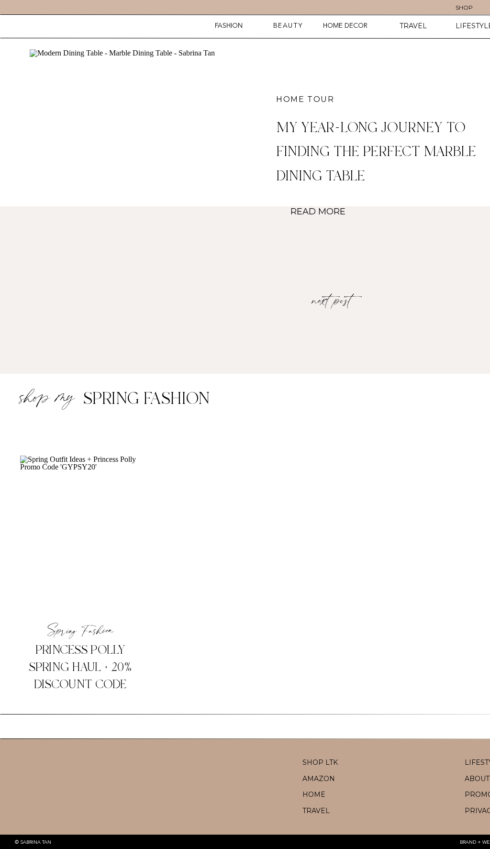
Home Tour (305, 99)
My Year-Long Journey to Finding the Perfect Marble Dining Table (376, 152)
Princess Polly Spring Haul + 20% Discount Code (80, 667)
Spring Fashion (146, 399)
